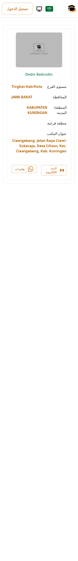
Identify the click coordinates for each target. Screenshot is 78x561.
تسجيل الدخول (17, 8)
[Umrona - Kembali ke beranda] (71, 8)
